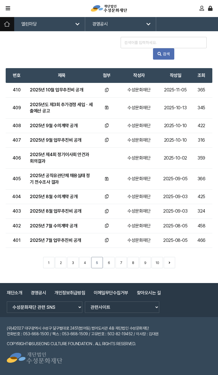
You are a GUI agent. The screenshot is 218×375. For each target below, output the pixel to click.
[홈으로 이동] (109, 8)
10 (157, 263)
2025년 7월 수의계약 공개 (53, 226)
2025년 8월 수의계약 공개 (53, 196)
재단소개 (14, 293)
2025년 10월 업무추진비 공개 (56, 90)
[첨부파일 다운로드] (106, 90)
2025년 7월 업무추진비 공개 (55, 240)
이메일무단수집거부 (111, 293)
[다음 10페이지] (169, 262)
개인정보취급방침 (69, 293)
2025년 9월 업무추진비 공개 (55, 140)
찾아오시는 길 (149, 293)
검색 (166, 54)
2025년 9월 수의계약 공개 (53, 125)
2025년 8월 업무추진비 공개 (55, 211)
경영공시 (100, 24)
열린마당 (29, 24)
